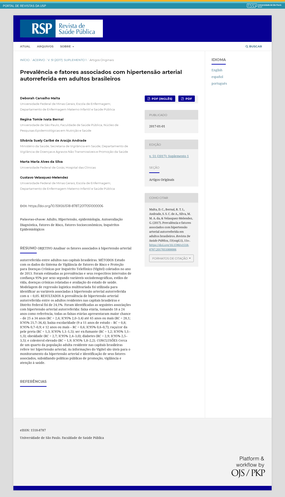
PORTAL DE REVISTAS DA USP (24, 6)
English (217, 70)
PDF (188, 98)
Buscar (255, 46)
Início (25, 60)
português (219, 83)
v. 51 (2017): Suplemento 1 (67, 60)
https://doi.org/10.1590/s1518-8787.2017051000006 (65, 206)
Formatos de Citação (170, 258)
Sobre (66, 46)
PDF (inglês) (161, 98)
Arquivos (45, 46)
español (217, 77)
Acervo (39, 60)
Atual (25, 46)
